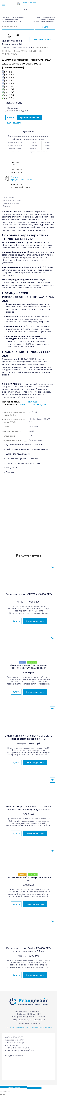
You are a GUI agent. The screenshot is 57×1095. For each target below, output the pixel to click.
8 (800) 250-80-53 (12, 41)
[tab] (28, 197)
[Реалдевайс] (28, 4)
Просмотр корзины (6, 1087)
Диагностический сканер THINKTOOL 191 (28, 879)
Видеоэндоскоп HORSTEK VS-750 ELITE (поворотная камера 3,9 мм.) (28, 737)
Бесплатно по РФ (12, 44)
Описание (8, 197)
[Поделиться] (4, 1091)
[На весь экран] (6, 1091)
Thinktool (33, 402)
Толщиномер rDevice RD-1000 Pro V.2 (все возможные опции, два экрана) (28, 808)
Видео (6, 206)
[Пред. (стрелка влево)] (1, 1094)
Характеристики (12, 200)
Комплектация (11, 203)
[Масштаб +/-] (9, 1091)
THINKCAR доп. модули (33, 404)
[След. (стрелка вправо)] (4, 1094)
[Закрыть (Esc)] (1, 1091)
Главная (5, 47)
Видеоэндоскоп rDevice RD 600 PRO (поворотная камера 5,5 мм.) (28, 949)
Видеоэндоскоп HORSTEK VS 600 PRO (28, 594)
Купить (10, 117)
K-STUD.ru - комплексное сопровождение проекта (28, 1027)
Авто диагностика (21, 47)
